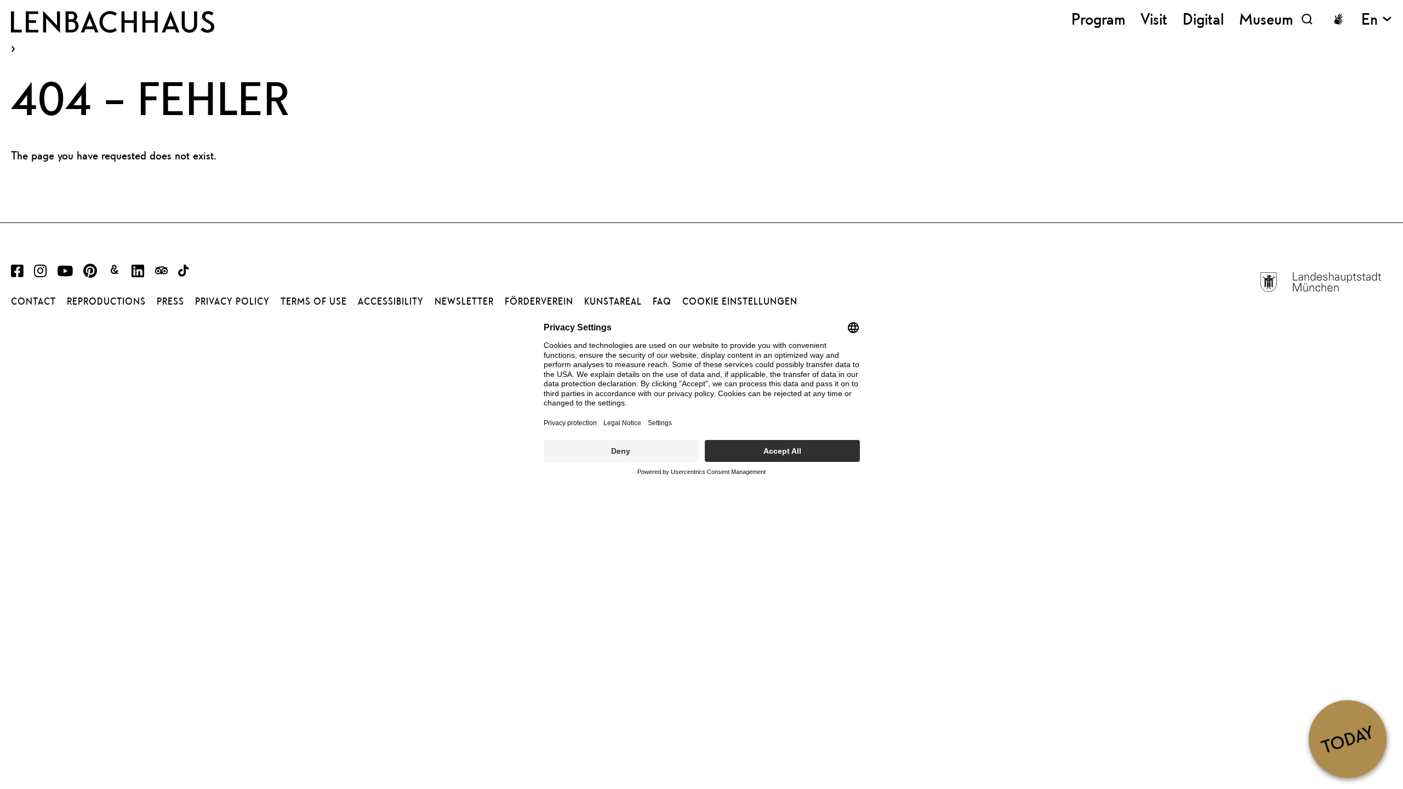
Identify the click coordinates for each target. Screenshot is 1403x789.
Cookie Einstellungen (739, 301)
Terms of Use (314, 301)
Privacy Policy (232, 301)
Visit (1153, 19)
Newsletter (464, 301)
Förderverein (539, 301)
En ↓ (1376, 19)
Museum (1266, 19)
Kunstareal (613, 301)
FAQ (662, 301)
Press (170, 301)
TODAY (1347, 739)
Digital (1203, 19)
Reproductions (106, 301)
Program (1098, 19)
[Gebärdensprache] (1338, 19)
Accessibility (391, 301)
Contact (33, 301)
